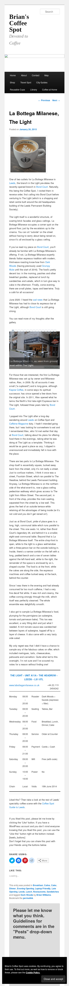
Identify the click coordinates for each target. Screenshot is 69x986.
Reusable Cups (17, 89)
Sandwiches (53, 891)
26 (43, 333)
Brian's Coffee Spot (19, 23)
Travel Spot (25, 82)
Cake (53, 885)
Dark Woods (27, 894)
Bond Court (42, 186)
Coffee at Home (49, 89)
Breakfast (38, 885)
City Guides (41, 82)
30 (55, 333)
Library (33, 89)
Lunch (29, 891)
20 (25, 333)
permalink (28, 898)
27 (46, 333)
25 (40, 333)
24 (37, 333)
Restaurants (39, 891)
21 (28, 333)
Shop (12, 82)
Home (13, 75)
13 (49, 331)
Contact (35, 75)
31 (13, 335)
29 (52, 333)
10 (40, 331)
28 (49, 333)
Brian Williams (43, 894)
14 (52, 331)
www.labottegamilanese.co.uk (24, 685)
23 (34, 333)
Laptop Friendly (43, 888)
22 (31, 333)
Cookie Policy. (33, 972)
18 (19, 333)
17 (16, 333)
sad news (38, 299)
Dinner (12, 888)
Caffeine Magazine (18, 423)
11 (43, 331)
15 (55, 331)
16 (13, 333)
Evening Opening (25, 888)
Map (46, 75)
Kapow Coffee (16, 389)
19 (22, 333)
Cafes (47, 885)
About (24, 75)
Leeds (12, 183)
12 (46, 331)
